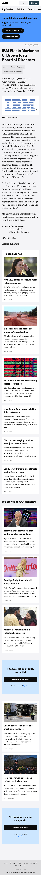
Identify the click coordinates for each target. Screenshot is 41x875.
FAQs (19, 863)
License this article (10, 244)
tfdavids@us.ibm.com (19, 232)
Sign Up (34, 3)
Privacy (12, 863)
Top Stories (7, 9)
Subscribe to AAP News (13, 31)
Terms (6, 863)
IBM (12, 85)
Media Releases (20, 866)
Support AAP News (20, 827)
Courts (31, 9)
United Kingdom (17, 67)
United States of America (12, 71)
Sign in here (27, 686)
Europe (5, 67)
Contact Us (33, 863)
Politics (20, 9)
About (26, 863)
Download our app (11, 36)
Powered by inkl (20, 869)
